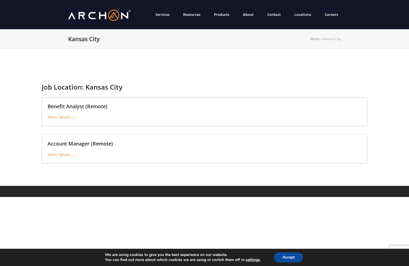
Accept (288, 257)
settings (253, 259)
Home (315, 38)
